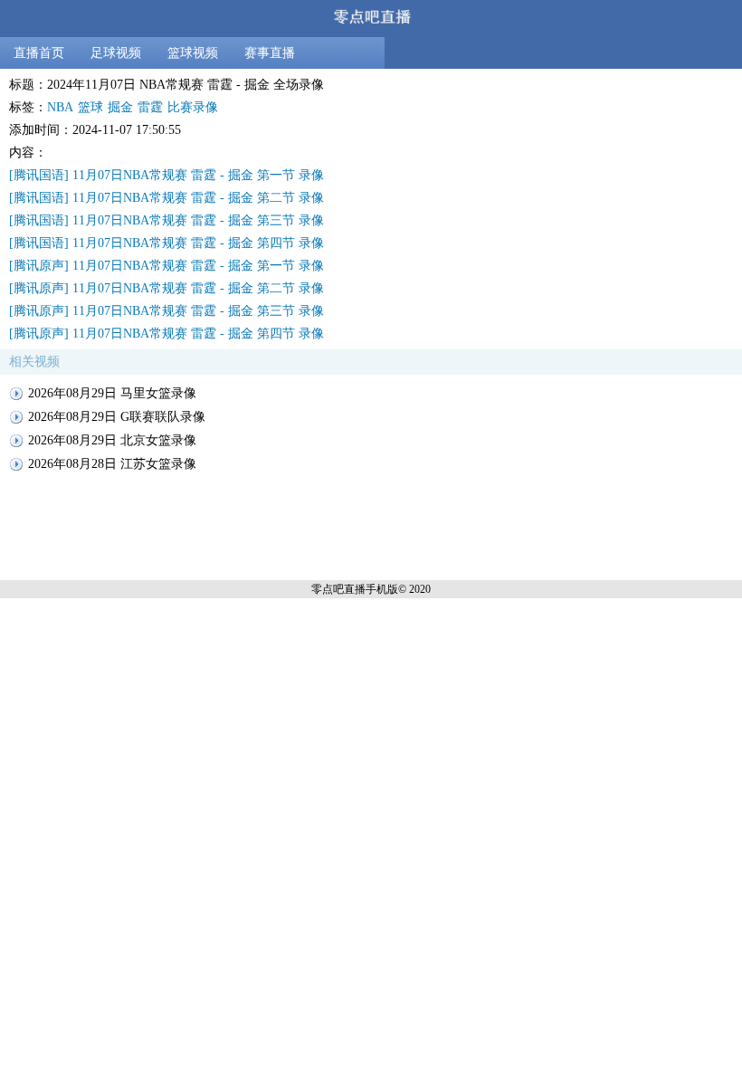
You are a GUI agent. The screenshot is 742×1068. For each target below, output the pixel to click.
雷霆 (150, 107)
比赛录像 (192, 107)
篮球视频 (192, 53)
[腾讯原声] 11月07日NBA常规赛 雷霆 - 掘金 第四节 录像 (166, 333)
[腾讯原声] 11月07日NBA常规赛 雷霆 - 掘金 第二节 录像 (166, 288)
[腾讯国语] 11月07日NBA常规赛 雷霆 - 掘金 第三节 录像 (166, 220)
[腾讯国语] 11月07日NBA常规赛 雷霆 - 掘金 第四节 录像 (166, 243)
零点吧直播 (338, 589)
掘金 (120, 107)
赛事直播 (269, 53)
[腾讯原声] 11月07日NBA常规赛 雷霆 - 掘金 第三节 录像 (166, 311)
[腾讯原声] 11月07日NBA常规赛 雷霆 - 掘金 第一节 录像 (166, 265)
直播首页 (39, 53)
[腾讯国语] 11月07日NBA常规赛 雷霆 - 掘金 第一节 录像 (166, 175)
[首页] (371, 18)
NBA (60, 107)
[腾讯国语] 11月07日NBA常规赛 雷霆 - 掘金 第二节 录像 (166, 198)
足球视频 (115, 53)
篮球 (90, 107)
